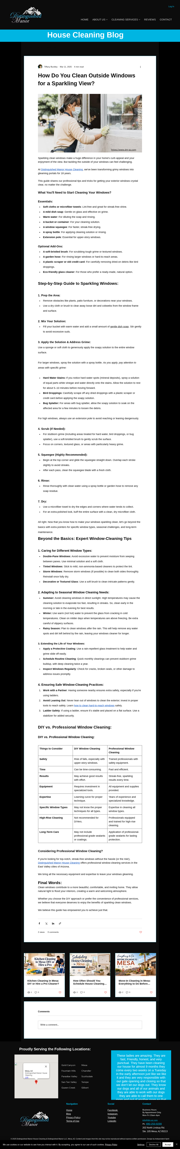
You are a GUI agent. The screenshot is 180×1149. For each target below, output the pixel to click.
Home (69, 1110)
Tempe (85, 1082)
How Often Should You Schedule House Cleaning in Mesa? (88, 982)
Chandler (86, 1070)
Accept (168, 1144)
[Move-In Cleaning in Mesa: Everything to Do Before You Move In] (135, 964)
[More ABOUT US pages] (107, 19)
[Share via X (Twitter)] (46, 923)
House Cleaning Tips (46, 47)
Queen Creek (68, 1087)
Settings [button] (140, 1144)
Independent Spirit (162, 1139)
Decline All (153, 1144)
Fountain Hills (68, 1070)
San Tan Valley (69, 1082)
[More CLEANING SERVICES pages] (139, 19)
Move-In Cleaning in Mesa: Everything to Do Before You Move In (134, 982)
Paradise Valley (69, 1076)
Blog (68, 1114)
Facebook (113, 1110)
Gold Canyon (68, 1065)
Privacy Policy (73, 1117)
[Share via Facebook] (39, 923)
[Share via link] (60, 923)
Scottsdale (87, 1076)
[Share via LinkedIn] (53, 923)
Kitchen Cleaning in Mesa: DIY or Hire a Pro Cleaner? (43, 982)
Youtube (112, 1117)
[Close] (176, 1144)
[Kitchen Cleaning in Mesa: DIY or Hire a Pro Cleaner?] (44, 964)
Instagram (113, 1114)
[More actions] (140, 66)
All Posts (28, 47)
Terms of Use (72, 1121)
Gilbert (85, 1087)
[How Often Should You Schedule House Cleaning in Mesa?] (90, 964)
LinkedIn (112, 1121)
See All (153, 948)
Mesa (84, 1065)
